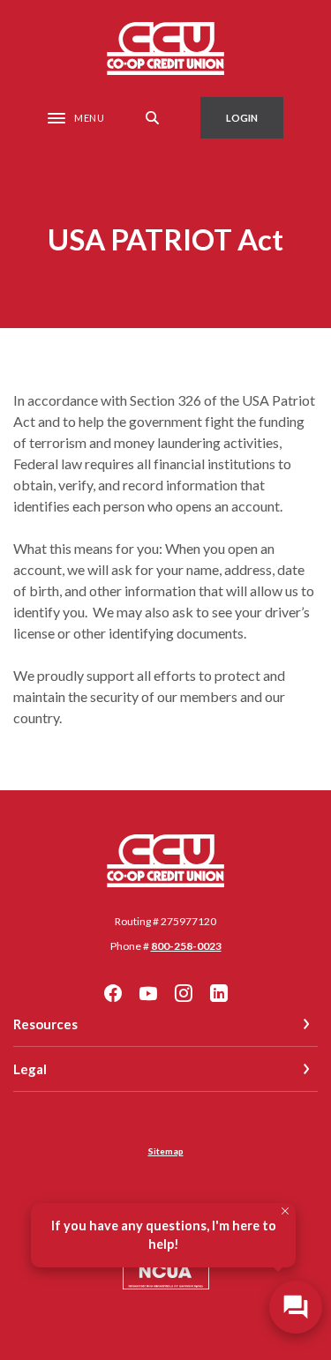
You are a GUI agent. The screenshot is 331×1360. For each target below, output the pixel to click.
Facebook (113, 993)
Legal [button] (30, 1069)
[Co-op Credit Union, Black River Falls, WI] (165, 48)
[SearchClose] (152, 117)
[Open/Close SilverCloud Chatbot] (295, 1307)
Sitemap (166, 1151)
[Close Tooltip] (285, 1210)
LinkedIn (219, 993)
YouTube (148, 993)
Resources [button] (45, 1024)
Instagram (183, 993)
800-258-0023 (186, 946)
